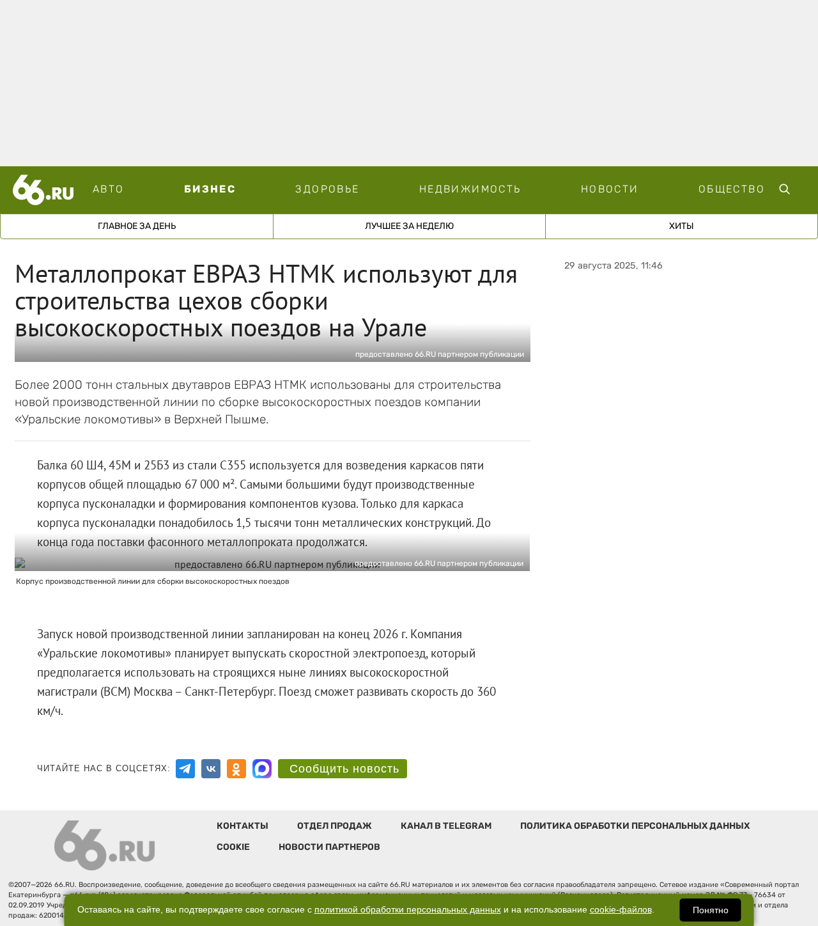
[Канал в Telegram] (185, 768)
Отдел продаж (334, 825)
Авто (109, 189)
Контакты (242, 825)
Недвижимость (470, 189)
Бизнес (210, 189)
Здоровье (327, 189)
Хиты (681, 226)
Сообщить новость (344, 768)
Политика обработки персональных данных (635, 825)
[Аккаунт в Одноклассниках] (236, 768)
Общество (731, 189)
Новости (610, 189)
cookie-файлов (621, 909)
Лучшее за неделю (409, 226)
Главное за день (137, 226)
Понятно (711, 910)
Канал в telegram (446, 825)
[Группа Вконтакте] (210, 768)
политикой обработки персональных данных (407, 909)
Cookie (233, 847)
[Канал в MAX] (262, 768)
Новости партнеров (329, 847)
